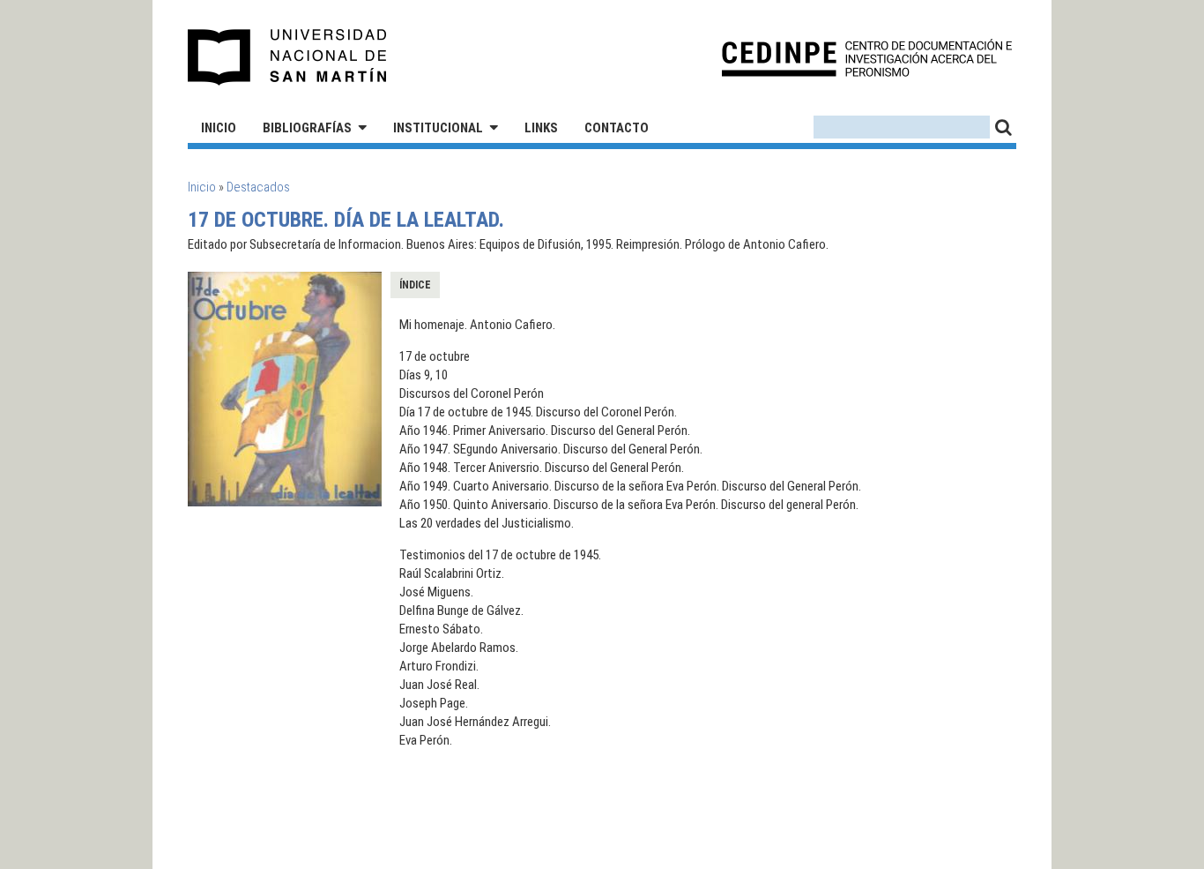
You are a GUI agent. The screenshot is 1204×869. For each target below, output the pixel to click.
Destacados (258, 187)
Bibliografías (307, 128)
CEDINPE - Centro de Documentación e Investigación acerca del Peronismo (867, 58)
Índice (415, 285)
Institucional (438, 128)
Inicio (218, 128)
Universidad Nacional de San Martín (288, 57)
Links (541, 128)
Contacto (616, 128)
